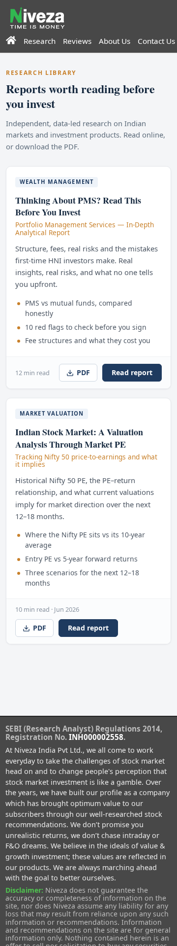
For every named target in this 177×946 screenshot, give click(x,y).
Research (40, 41)
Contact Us (156, 41)
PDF (83, 372)
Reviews (77, 41)
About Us (114, 41)
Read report (132, 372)
